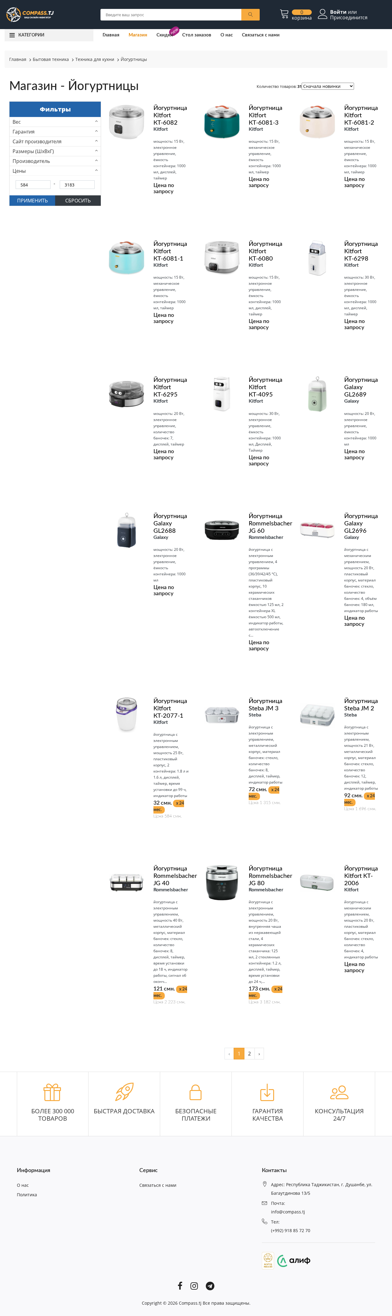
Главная (111, 35)
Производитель (31, 161)
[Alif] (292, 1260)
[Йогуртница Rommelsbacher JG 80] (222, 882)
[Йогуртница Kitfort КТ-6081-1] (126, 257)
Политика (27, 1195)
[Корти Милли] (268, 1260)
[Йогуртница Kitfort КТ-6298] (317, 257)
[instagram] (194, 1285)
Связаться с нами (261, 35)
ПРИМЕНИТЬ (32, 200)
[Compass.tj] (30, 14)
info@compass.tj (288, 1212)
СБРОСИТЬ (78, 200)
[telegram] (210, 1285)
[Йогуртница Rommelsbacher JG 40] (126, 882)
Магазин (138, 35)
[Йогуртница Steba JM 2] (317, 714)
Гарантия (24, 131)
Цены (19, 170)
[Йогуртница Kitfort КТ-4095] (222, 393)
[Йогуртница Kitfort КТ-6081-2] (317, 121)
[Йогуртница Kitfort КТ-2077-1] (126, 714)
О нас (227, 35)
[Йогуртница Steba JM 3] (222, 714)
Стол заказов (196, 35)
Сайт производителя (37, 141)
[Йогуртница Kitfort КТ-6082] (126, 121)
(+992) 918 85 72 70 (290, 1230)
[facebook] (180, 1285)
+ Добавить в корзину (149, 835)
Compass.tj (190, 1303)
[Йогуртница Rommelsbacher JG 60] (222, 529)
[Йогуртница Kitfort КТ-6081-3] (222, 121)
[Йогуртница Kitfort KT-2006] (317, 882)
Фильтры (55, 109)
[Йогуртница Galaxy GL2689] (317, 393)
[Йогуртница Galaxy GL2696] (317, 529)
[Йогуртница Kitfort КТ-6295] (126, 393)
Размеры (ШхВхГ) (33, 151)
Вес (17, 121)
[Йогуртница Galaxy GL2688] (126, 529)
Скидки (164, 35)
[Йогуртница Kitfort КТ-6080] (222, 257)
